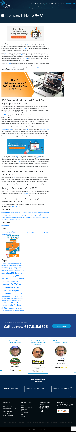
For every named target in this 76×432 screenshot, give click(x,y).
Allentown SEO (7, 422)
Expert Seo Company (11, 268)
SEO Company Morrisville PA (38, 232)
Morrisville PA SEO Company (23, 231)
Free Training (24, 412)
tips (8, 310)
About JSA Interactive (26, 407)
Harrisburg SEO (21, 422)
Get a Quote (61, 326)
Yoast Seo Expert (5, 312)
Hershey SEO (29, 422)
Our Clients (24, 409)
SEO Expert (15, 287)
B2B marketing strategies (14, 263)
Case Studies (61, 4)
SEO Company (5, 225)
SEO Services (6, 308)
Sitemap (23, 416)
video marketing (12, 310)
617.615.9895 (71, 4)
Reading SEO (61, 422)
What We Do (38, 4)
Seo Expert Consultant (15, 293)
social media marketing (17, 308)
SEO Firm (14, 302)
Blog (56, 4)
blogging (15, 267)
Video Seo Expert (19, 310)
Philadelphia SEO (45, 422)
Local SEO (11, 273)
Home (32, 4)
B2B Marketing (5, 263)
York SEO (67, 422)
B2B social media (11, 265)
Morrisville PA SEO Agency (8, 231)
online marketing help (10, 276)
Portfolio (51, 4)
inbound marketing (16, 270)
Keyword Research (6, 129)
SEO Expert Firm (16, 296)
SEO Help (5, 305)
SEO (10, 43)
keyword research (44, 129)
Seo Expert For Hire (6, 298)
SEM (11, 284)
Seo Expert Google (16, 298)
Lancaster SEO (36, 422)
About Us (45, 4)
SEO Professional (14, 305)
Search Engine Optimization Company (12, 281)
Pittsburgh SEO (53, 422)
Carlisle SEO (14, 422)
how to (26, 58)
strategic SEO (4, 310)
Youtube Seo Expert (15, 312)
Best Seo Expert (10, 267)
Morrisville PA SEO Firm (37, 231)
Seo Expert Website (14, 300)
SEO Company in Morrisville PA (22, 232)
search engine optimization (13, 278)
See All (71, 396)
